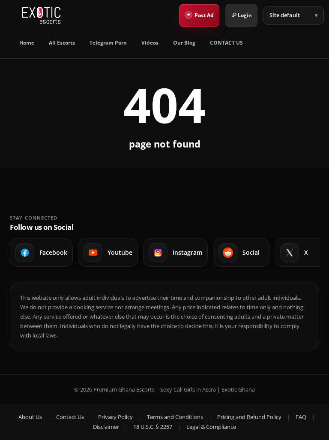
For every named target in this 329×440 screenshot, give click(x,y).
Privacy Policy (115, 417)
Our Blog (184, 42)
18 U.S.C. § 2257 (152, 427)
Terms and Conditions (175, 417)
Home (26, 42)
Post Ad (200, 14)
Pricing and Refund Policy (249, 417)
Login (245, 15)
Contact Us (70, 417)
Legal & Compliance (211, 427)
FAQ (301, 417)
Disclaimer (106, 427)
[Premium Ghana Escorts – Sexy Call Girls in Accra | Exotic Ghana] (41, 15)
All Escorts (62, 42)
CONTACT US (226, 42)
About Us (30, 417)
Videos (150, 42)
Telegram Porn (108, 42)
